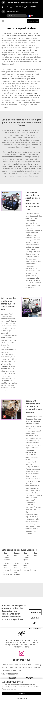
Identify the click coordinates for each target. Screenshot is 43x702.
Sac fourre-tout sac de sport (7, 556)
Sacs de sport (17, 554)
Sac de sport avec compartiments (28, 566)
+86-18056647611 (11, 674)
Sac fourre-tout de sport (27, 556)
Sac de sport (37, 554)
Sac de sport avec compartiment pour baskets (18, 568)
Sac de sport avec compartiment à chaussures (8, 568)
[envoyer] (24, 15)
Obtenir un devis (33, 21)
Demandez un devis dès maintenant (35, 613)
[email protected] (12, 11)
